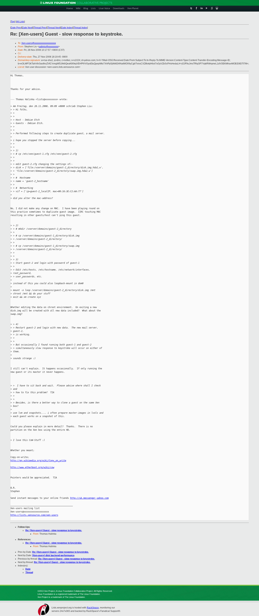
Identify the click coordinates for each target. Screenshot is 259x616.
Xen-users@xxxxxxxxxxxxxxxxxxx (38, 43)
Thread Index (80, 27)
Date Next (27, 27)
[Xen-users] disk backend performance (53, 555)
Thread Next (53, 27)
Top (13, 21)
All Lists (20, 21)
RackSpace (93, 607)
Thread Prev (40, 27)
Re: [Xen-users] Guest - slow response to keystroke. (53, 530)
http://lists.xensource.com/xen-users (34, 515)
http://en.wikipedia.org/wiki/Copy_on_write (38, 460)
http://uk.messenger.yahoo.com (89, 498)
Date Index (66, 27)
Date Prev (16, 27)
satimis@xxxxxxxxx (48, 46)
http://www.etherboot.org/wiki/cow (32, 467)
